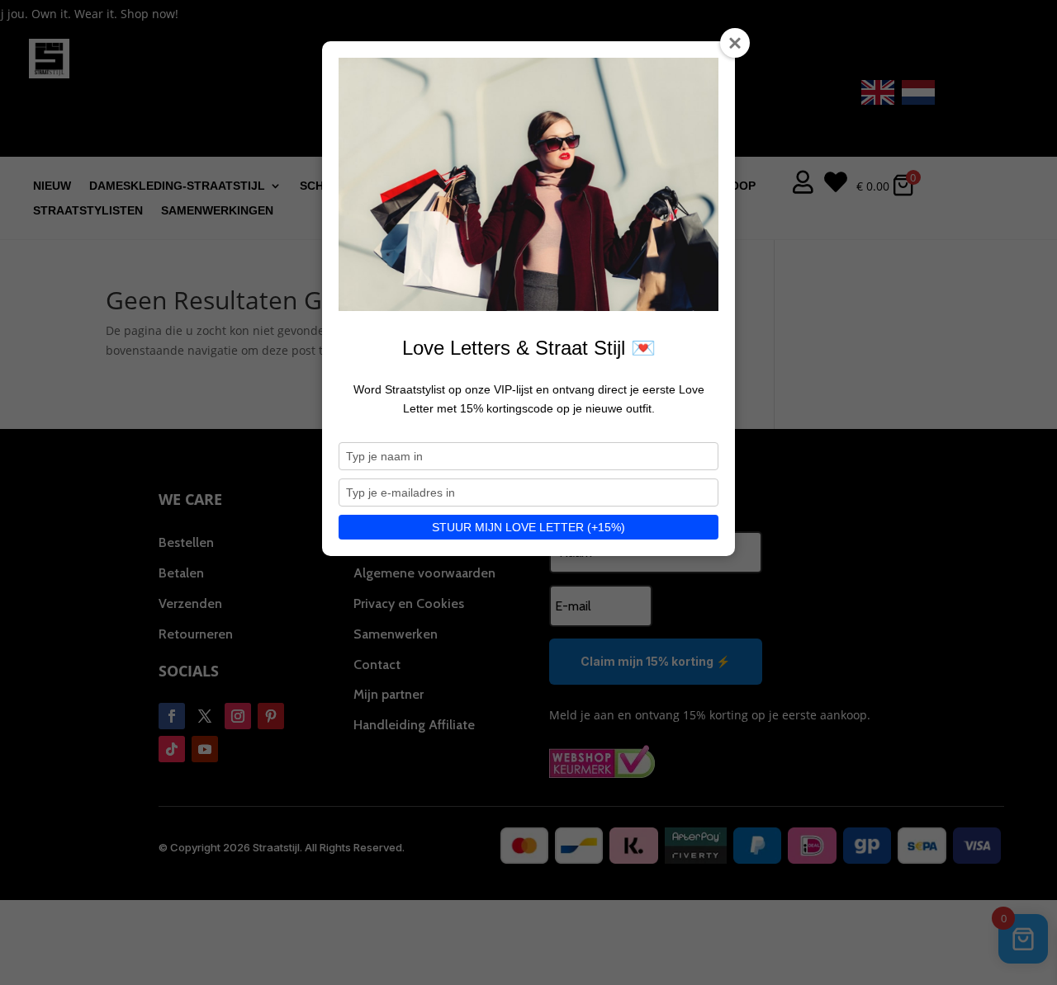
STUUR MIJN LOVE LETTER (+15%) (528, 527)
